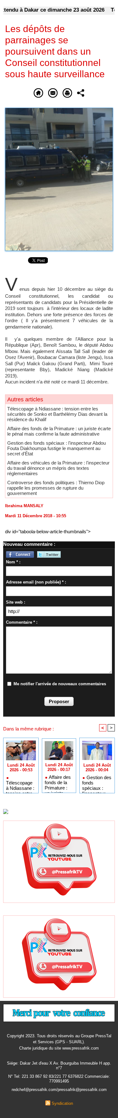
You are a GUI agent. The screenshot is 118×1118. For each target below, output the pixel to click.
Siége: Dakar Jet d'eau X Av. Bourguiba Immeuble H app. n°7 (59, 1065)
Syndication (62, 1103)
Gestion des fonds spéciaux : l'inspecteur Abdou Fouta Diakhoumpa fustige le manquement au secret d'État (56, 448)
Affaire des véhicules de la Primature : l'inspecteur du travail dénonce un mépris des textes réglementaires (58, 468)
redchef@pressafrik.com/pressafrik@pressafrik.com (59, 1089)
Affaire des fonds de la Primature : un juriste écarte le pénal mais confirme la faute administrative (59, 431)
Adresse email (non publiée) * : (36, 582)
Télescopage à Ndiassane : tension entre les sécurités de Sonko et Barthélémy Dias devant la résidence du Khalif (57, 414)
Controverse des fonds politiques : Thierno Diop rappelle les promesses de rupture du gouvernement (55, 488)
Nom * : (13, 562)
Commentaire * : (21, 622)
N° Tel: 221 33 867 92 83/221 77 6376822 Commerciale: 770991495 (59, 1078)
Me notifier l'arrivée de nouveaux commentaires (60, 683)
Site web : (15, 602)
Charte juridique (33, 1048)
